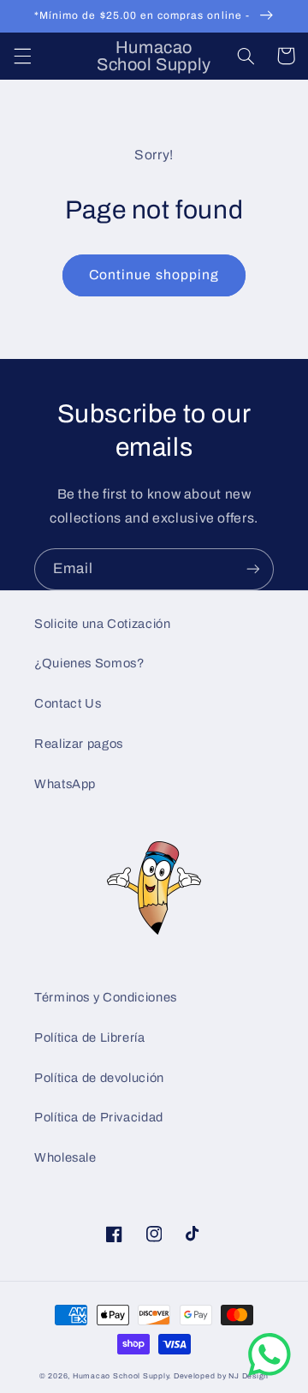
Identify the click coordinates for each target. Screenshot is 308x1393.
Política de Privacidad (98, 1117)
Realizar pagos (78, 743)
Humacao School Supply (121, 1376)
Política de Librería (89, 1037)
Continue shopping (154, 274)
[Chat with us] (269, 1372)
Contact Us (67, 703)
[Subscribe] (253, 569)
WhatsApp (65, 784)
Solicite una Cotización (102, 624)
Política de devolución (99, 1078)
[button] (22, 55)
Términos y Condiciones (105, 997)
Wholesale (65, 1157)
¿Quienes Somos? (89, 663)
